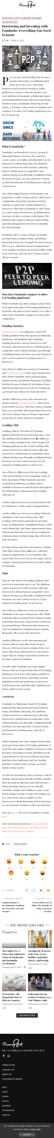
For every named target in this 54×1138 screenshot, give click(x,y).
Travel (33, 946)
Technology (10, 22)
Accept (27, 1134)
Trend (33, 989)
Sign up (15, 812)
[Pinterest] (41, 890)
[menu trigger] (5, 4)
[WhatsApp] (8, 1055)
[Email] (48, 890)
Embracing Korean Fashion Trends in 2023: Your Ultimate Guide (39, 997)
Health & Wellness (14, 985)
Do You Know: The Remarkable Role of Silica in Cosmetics (11, 997)
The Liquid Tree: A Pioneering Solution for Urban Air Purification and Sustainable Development (13, 957)
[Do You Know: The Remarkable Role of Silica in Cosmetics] (14, 982)
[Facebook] (27, 890)
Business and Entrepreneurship (22, 18)
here (4, 816)
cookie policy (35, 1129)
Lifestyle (9, 989)
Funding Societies (11, 331)
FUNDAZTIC (27, 137)
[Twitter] (34, 890)
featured (20, 844)
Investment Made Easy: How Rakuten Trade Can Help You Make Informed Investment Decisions (25, 827)
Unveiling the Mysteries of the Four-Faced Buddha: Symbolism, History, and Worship (39, 955)
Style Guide (36, 985)
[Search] (50, 4)
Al (8, 40)
